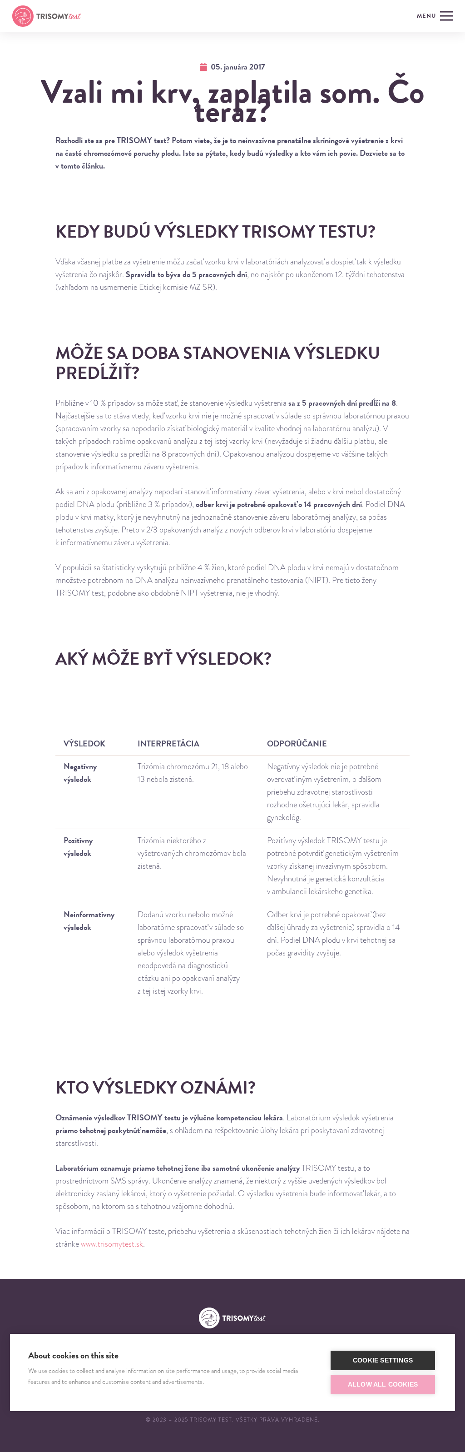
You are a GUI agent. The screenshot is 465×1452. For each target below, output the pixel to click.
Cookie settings (383, 1360)
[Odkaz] (46, 16)
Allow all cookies (383, 1384)
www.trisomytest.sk (112, 1243)
